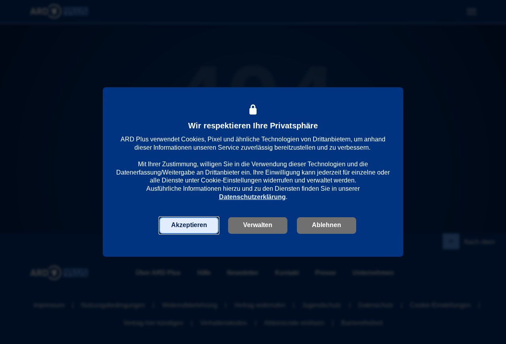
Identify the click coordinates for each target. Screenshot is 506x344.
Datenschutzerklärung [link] (252, 197)
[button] (189, 225)
